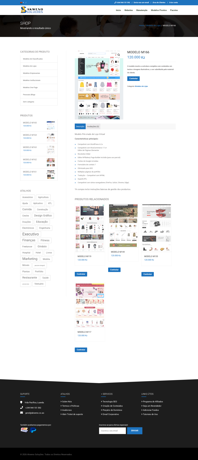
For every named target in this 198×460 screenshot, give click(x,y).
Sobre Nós (67, 401)
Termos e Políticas (70, 406)
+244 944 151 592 (123, 2)
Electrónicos (28, 228)
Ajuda (25, 203)
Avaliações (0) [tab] (93, 126)
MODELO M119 (84, 256)
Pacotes (174, 10)
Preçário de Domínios (112, 410)
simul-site (25, 284)
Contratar (133, 78)
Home (141, 25)
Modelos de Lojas (153, 25)
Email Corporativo (111, 414)
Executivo (30, 234)
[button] (118, 54)
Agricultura (43, 197)
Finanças (28, 240)
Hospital (26, 252)
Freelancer (27, 246)
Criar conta (173, 2)
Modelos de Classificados (33, 59)
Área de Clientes (159, 2)
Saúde (45, 277)
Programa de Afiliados (153, 401)
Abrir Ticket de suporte (72, 414)
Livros (49, 252)
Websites (128, 10)
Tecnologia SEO (110, 401)
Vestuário (39, 284)
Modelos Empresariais (31, 73)
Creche (25, 215)
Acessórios (27, 197)
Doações (26, 222)
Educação (42, 221)
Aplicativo (38, 203)
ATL (50, 203)
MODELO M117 (84, 332)
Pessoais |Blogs (29, 95)
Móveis (25, 265)
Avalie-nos (67, 410)
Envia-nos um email (141, 2)
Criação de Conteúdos (113, 406)
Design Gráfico (43, 215)
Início (118, 10)
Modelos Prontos (159, 10)
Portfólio (39, 271)
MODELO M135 (151, 256)
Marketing (29, 259)
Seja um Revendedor (152, 406)
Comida (27, 209)
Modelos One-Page (30, 87)
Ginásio (42, 246)
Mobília (46, 259)
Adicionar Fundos (151, 410)
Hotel (38, 252)
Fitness (45, 240)
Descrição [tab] (80, 126)
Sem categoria (28, 102)
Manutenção (141, 10)
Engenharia (44, 228)
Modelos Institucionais (31, 80)
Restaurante (29, 277)
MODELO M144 (118, 252)
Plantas (26, 271)
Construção (42, 209)
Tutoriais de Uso (150, 414)
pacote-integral (40, 265)
